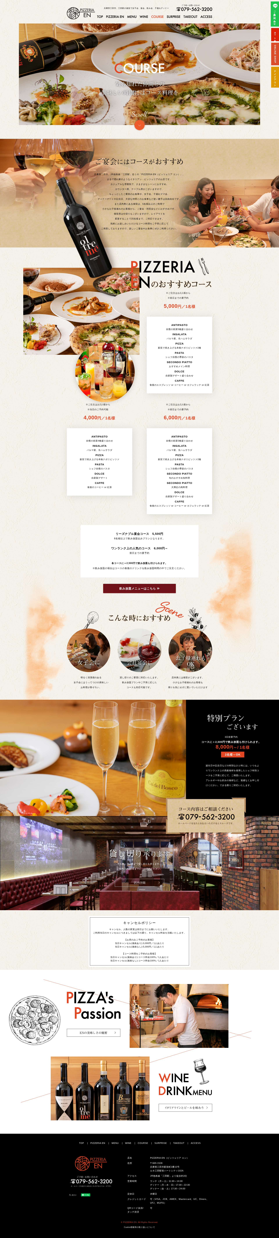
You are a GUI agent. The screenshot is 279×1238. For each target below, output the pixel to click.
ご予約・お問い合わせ (274, 16)
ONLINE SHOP (275, 54)
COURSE (143, 1143)
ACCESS (196, 1143)
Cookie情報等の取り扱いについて (139, 1227)
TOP (81, 1143)
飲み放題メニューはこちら (138, 588)
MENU (115, 1143)
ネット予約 (275, 34)
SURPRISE (160, 1143)
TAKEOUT (178, 1143)
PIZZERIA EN (97, 1143)
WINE (128, 1143)
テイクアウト (275, 77)
